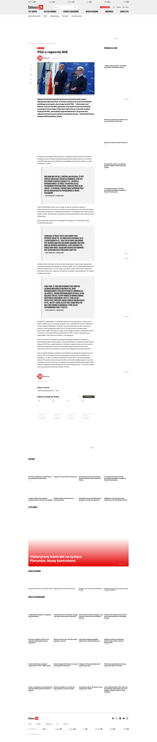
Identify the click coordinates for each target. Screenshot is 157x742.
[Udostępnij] (31, 83)
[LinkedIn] (120, 718)
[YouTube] (123, 718)
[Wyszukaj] (75, 7)
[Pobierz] (31, 79)
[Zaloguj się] (114, 7)
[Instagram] (127, 718)
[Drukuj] (31, 75)
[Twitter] (116, 718)
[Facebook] (113, 718)
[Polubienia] (31, 65)
